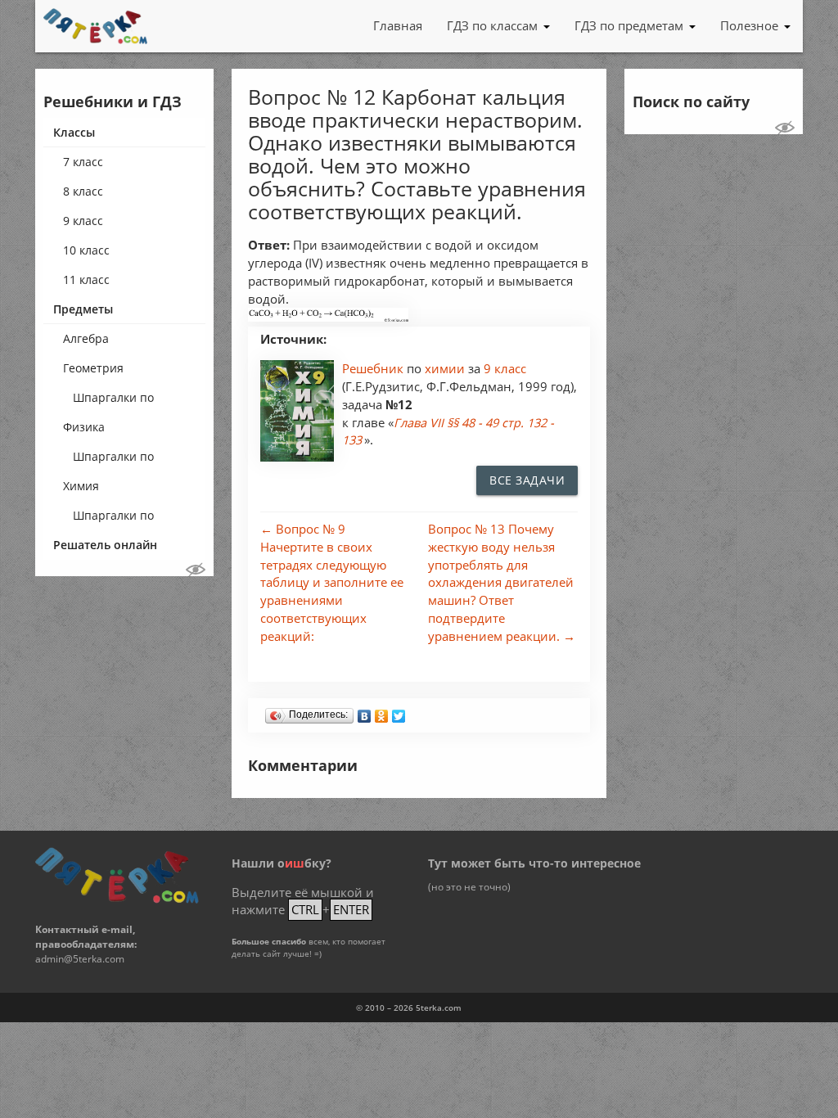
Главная (397, 26)
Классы (74, 132)
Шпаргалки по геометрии (113, 401)
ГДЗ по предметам (628, 26)
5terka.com (439, 1007)
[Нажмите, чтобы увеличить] (328, 317)
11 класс (86, 279)
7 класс (83, 161)
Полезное (749, 26)
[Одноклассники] (381, 712)
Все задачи (527, 480)
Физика (84, 427)
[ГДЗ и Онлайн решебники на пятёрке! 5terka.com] (95, 26)
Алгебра (86, 338)
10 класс (86, 250)
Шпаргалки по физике (113, 460)
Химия (81, 486)
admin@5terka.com (79, 959)
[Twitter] (399, 712)
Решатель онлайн (105, 544)
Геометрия (93, 368)
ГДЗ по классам (492, 26)
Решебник (374, 368)
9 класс (83, 220)
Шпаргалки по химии (113, 518)
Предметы (83, 309)
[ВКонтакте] (364, 712)
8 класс (83, 191)
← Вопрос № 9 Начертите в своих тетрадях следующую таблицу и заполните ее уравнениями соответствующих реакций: (331, 582)
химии (446, 368)
